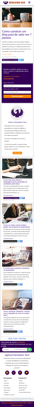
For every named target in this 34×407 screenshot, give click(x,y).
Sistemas (21, 383)
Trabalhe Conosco (9, 395)
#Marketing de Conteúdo (10, 60)
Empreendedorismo (25, 392)
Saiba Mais (17, 153)
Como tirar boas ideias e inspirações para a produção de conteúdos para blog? (15, 182)
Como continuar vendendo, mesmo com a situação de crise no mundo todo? (16, 313)
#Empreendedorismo (10, 241)
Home (5, 381)
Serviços (6, 383)
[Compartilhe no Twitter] (19, 60)
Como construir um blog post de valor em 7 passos (17, 34)
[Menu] (29, 3)
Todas (20, 381)
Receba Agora (17, 96)
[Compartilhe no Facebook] (22, 60)
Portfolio (6, 385)
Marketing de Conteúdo (23, 389)
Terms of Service (15, 400)
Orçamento (7, 388)
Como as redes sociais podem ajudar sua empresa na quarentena (16, 226)
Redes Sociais (23, 385)
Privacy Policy (28, 398)
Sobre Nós (7, 390)
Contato (6, 392)
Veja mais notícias (17, 338)
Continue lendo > (7, 54)
